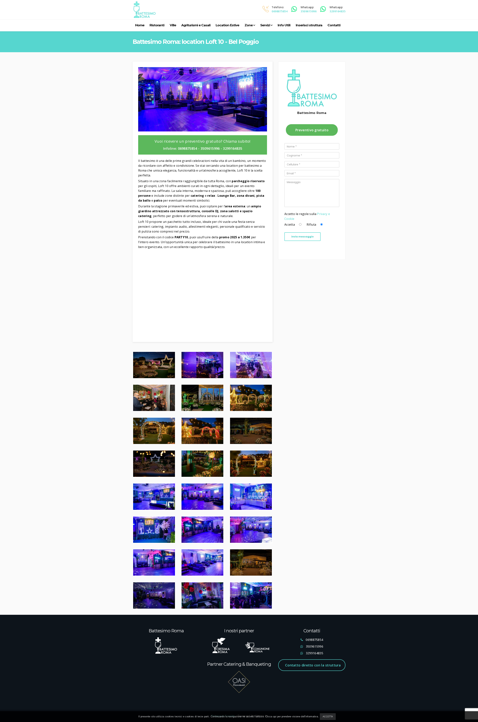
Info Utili (284, 25)
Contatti (334, 25)
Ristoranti (157, 25)
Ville (173, 25)
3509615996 (308, 11)
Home (139, 25)
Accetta (328, 716)
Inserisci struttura (309, 25)
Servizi (265, 25)
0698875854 (280, 11)
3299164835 (337, 11)
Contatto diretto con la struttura (313, 665)
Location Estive (227, 25)
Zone (249, 25)
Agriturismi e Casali (195, 25)
